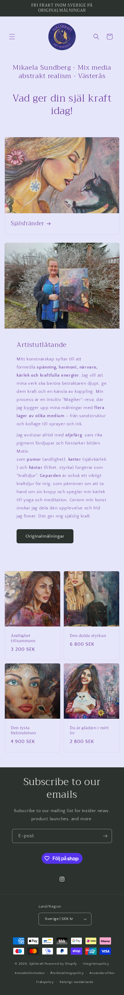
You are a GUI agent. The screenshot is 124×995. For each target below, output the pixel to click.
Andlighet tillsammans (23, 638)
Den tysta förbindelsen (23, 731)
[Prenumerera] (105, 836)
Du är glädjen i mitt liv (89, 731)
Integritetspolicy (96, 964)
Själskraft (36, 964)
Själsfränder (27, 223)
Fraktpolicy (45, 982)
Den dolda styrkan (88, 636)
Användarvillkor (102, 973)
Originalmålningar (45, 536)
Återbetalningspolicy (67, 973)
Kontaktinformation (30, 973)
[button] (12, 36)
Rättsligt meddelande (77, 982)
